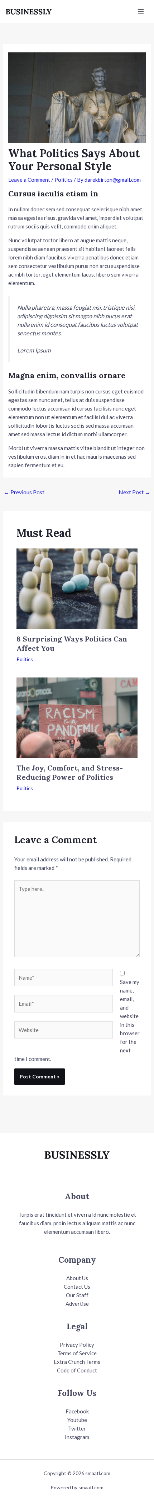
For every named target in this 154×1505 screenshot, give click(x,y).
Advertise (77, 1303)
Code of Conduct (77, 1370)
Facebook (77, 1411)
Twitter (77, 1428)
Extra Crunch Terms (77, 1362)
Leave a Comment (29, 179)
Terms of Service (77, 1353)
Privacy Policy (77, 1344)
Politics (63, 179)
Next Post (134, 492)
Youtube (77, 1420)
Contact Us (77, 1286)
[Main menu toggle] (141, 11)
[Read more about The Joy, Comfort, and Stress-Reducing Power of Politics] (77, 717)
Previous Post (24, 492)
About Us (77, 1278)
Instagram (77, 1437)
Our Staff (77, 1295)
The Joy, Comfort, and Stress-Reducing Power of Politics (69, 772)
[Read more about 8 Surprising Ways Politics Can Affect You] (77, 588)
